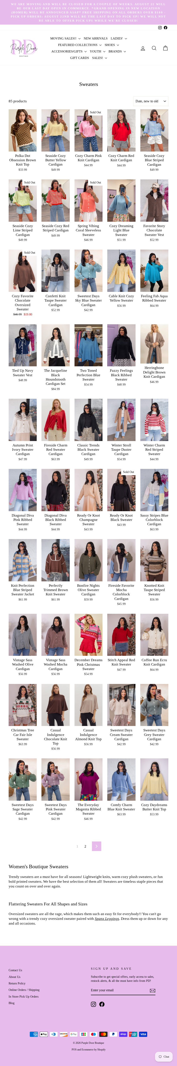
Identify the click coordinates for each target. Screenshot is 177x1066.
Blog (11, 1003)
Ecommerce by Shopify (94, 1049)
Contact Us (15, 970)
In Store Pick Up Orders (23, 996)
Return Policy (17, 983)
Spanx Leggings (107, 919)
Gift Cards (79, 58)
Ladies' (117, 38)
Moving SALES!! (63, 38)
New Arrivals (95, 38)
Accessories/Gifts (67, 51)
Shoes (110, 45)
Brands (116, 51)
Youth (96, 51)
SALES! (98, 58)
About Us (14, 977)
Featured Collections (78, 45)
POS (74, 1049)
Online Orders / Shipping (24, 990)
